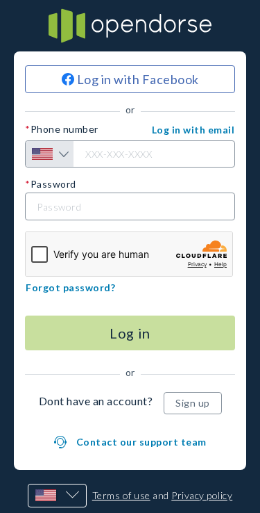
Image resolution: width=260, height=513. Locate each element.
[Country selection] (49, 154)
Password (53, 184)
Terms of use (121, 495)
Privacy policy (201, 495)
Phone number (64, 129)
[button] (193, 130)
